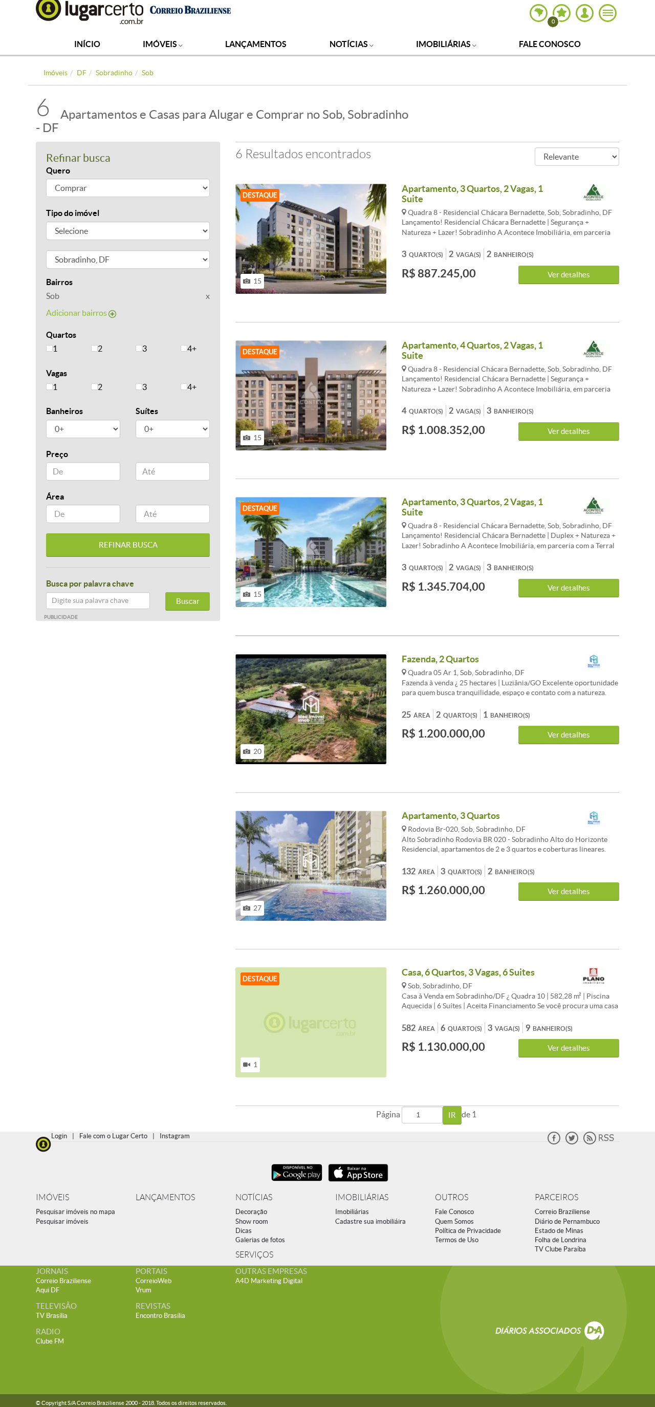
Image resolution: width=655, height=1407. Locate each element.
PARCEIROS (556, 1197)
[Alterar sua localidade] (539, 13)
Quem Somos (454, 1221)
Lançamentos (256, 44)
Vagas (56, 373)
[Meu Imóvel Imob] (593, 663)
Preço (57, 454)
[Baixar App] (297, 1182)
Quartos (61, 334)
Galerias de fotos (260, 1240)
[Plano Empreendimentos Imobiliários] (593, 976)
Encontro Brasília (160, 1315)
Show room (251, 1221)
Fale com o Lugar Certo (113, 1136)
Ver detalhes (569, 274)
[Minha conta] (585, 13)
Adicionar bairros (77, 312)
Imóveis (161, 44)
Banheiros (64, 411)
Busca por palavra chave (90, 583)
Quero (58, 170)
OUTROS (451, 1197)
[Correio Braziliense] (190, 8)
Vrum (143, 1290)
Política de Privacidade (468, 1231)
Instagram (175, 1136)
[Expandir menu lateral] (608, 13)
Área (55, 496)
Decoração (251, 1212)
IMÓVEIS (52, 1197)
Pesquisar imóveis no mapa (75, 1212)
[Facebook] (554, 1142)
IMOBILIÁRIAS (361, 1197)
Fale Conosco (550, 44)
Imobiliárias (444, 44)
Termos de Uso (456, 1240)
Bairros (59, 282)
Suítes (147, 411)
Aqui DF (47, 1290)
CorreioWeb (153, 1281)
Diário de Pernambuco (567, 1221)
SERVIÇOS (254, 1254)
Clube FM (50, 1341)
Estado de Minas (559, 1231)
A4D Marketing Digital (268, 1281)
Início (87, 44)
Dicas (243, 1231)
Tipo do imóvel (72, 213)
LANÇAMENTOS (165, 1197)
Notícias (349, 44)
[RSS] (598, 1142)
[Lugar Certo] (43, 1143)
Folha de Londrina (560, 1240)
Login (59, 1136)
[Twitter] (571, 1142)
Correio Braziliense (562, 1212)
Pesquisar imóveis (62, 1221)
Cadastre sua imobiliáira (370, 1221)
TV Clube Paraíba (560, 1249)
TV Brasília (52, 1315)
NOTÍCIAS (253, 1197)
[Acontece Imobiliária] (593, 193)
